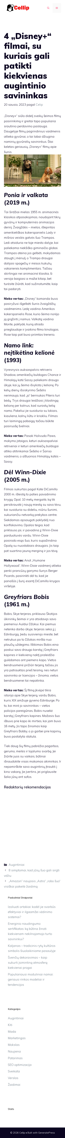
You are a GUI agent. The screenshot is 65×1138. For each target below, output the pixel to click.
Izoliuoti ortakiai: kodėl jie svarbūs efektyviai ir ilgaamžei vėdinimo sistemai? (32, 912)
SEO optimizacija (20, 1065)
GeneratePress (46, 1132)
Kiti (10, 1025)
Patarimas (15, 1058)
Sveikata (14, 1071)
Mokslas (14, 1045)
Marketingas (17, 1038)
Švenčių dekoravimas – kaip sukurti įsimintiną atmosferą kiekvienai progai (27, 963)
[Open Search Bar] (48, 8)
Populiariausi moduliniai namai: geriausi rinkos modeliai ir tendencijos (30, 979)
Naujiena (14, 1051)
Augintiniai (16, 865)
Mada (12, 1031)
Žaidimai (14, 1085)
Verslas (13, 1078)
